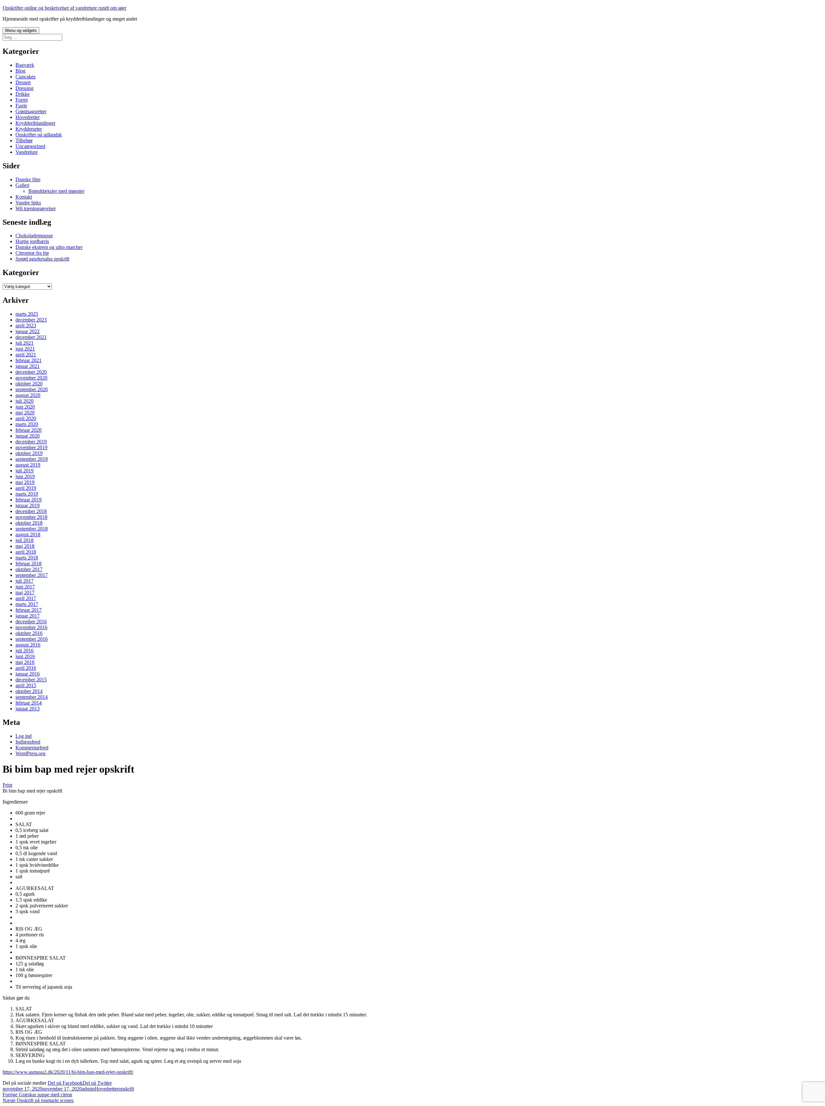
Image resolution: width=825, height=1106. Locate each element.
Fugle (21, 105)
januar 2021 (27, 366)
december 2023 (31, 319)
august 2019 (27, 465)
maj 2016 (24, 662)
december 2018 (31, 511)
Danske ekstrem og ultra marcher (48, 247)
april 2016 (25, 668)
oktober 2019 (29, 453)
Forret (21, 100)
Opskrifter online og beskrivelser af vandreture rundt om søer (64, 8)
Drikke (22, 94)
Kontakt (23, 197)
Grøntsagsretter (30, 111)
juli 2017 (24, 581)
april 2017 (25, 598)
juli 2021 (24, 343)
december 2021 (31, 337)
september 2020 (31, 389)
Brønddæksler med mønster (56, 191)
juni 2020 (25, 407)
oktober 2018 (29, 523)
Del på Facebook (65, 1083)
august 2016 (27, 644)
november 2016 (31, 627)
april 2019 (25, 488)
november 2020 (31, 377)
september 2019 (31, 459)
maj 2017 (24, 592)
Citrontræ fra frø (32, 253)
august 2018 (27, 534)
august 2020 (27, 395)
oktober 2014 (29, 691)
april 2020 (25, 418)
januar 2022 (27, 331)
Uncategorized (30, 146)
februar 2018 (28, 563)
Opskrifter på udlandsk (38, 134)
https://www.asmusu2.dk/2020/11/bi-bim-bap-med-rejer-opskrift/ (68, 1072)
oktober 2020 (29, 383)
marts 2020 (26, 424)
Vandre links (28, 202)
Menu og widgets (21, 30)
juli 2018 (24, 540)
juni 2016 (25, 656)
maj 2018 (24, 546)
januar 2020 (27, 436)
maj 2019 (24, 482)
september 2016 (31, 639)
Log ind (23, 736)
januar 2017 (27, 615)
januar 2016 (27, 673)
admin (88, 1088)
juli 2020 (24, 401)
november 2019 (31, 447)
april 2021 (25, 354)
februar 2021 (28, 360)
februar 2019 (28, 499)
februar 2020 (28, 430)
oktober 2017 (29, 569)
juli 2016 (24, 650)
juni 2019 (25, 476)
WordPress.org (30, 753)
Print (7, 785)
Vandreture (26, 152)
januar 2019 (27, 505)
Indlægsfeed (27, 742)
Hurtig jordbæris (32, 241)
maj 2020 (24, 412)
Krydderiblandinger (35, 123)
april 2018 (25, 552)
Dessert (23, 82)
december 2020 (31, 372)
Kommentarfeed (31, 747)
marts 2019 (26, 494)
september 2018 (31, 528)
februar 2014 (28, 703)
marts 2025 (26, 314)
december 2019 (31, 441)
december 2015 (31, 679)
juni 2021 (25, 348)
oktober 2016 (29, 633)
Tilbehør (24, 140)
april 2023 (25, 325)
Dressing (24, 88)
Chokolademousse (34, 235)
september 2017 (31, 575)
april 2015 (25, 685)
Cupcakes (25, 76)
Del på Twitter (97, 1083)
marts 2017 (26, 604)
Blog (20, 71)
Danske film (27, 179)
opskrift (126, 1088)
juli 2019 (24, 470)
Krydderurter (28, 129)
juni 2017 (25, 586)
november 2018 (31, 517)
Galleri (22, 185)
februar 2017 (28, 610)
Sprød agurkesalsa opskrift (42, 259)
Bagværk (24, 65)
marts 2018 (26, 557)
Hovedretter (27, 117)
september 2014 (31, 697)
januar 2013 (27, 708)
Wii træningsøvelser (35, 208)
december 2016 (31, 621)
